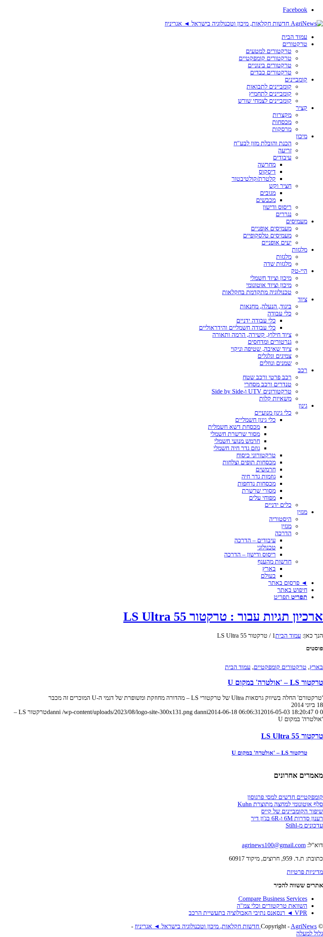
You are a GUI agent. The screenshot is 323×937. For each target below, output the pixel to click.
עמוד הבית (238, 667)
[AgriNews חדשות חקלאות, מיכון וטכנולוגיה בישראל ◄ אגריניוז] (244, 23)
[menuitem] (153, 37)
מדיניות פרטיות (305, 871)
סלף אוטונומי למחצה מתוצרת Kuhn (280, 804)
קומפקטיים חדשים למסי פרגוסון (285, 797)
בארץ (316, 667)
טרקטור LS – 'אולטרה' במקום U (275, 682)
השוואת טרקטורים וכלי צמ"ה (272, 905)
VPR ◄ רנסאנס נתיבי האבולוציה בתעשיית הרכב (248, 912)
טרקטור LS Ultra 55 (292, 736)
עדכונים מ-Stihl (304, 825)
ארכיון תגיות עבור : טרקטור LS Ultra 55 (223, 616)
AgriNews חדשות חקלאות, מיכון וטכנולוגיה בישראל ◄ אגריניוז (226, 926)
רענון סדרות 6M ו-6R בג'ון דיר (287, 818)
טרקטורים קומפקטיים (280, 667)
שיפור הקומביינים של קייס (292, 811)
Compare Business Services (272, 898)
